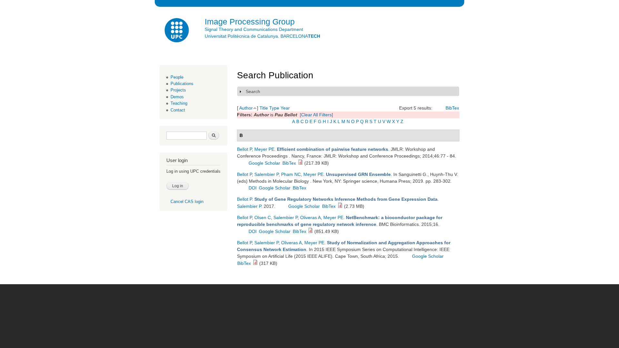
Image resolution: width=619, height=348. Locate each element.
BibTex (452, 108)
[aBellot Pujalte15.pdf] (310, 231)
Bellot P (244, 149)
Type (274, 108)
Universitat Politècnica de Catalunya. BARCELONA (262, 36)
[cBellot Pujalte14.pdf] (300, 163)
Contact (178, 110)
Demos (177, 96)
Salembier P (266, 174)
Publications (182, 83)
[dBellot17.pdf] (340, 206)
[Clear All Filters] (316, 114)
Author (246, 108)
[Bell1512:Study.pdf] (255, 263)
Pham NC (291, 174)
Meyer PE (264, 149)
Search (253, 91)
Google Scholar (264, 163)
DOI (253, 187)
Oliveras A (310, 217)
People (177, 77)
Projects (178, 90)
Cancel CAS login (187, 201)
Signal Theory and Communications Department (254, 29)
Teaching (179, 103)
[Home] (177, 31)
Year (285, 108)
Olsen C (262, 217)
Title (264, 108)
